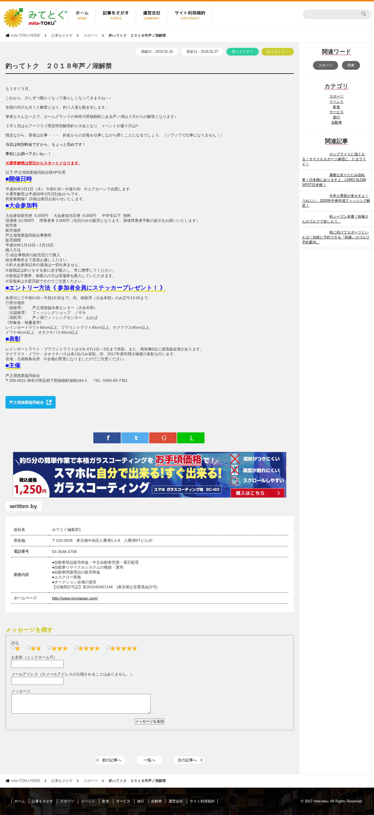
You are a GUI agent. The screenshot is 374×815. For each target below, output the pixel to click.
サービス (336, 112)
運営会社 (176, 801)
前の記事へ (111, 760)
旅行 (336, 117)
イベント (336, 102)
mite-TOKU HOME (26, 35)
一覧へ (149, 760)
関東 (351, 65)
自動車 (336, 122)
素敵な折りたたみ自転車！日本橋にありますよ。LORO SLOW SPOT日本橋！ (334, 180)
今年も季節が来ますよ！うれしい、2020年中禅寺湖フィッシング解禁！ (336, 201)
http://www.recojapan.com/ (75, 598)
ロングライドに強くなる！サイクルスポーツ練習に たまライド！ (334, 159)
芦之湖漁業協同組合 (26, 402)
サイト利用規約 (202, 801)
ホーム (19, 801)
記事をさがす (62, 35)
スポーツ (91, 35)
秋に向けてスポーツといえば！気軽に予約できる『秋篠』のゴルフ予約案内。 (336, 237)
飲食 (336, 107)
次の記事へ (187, 760)
